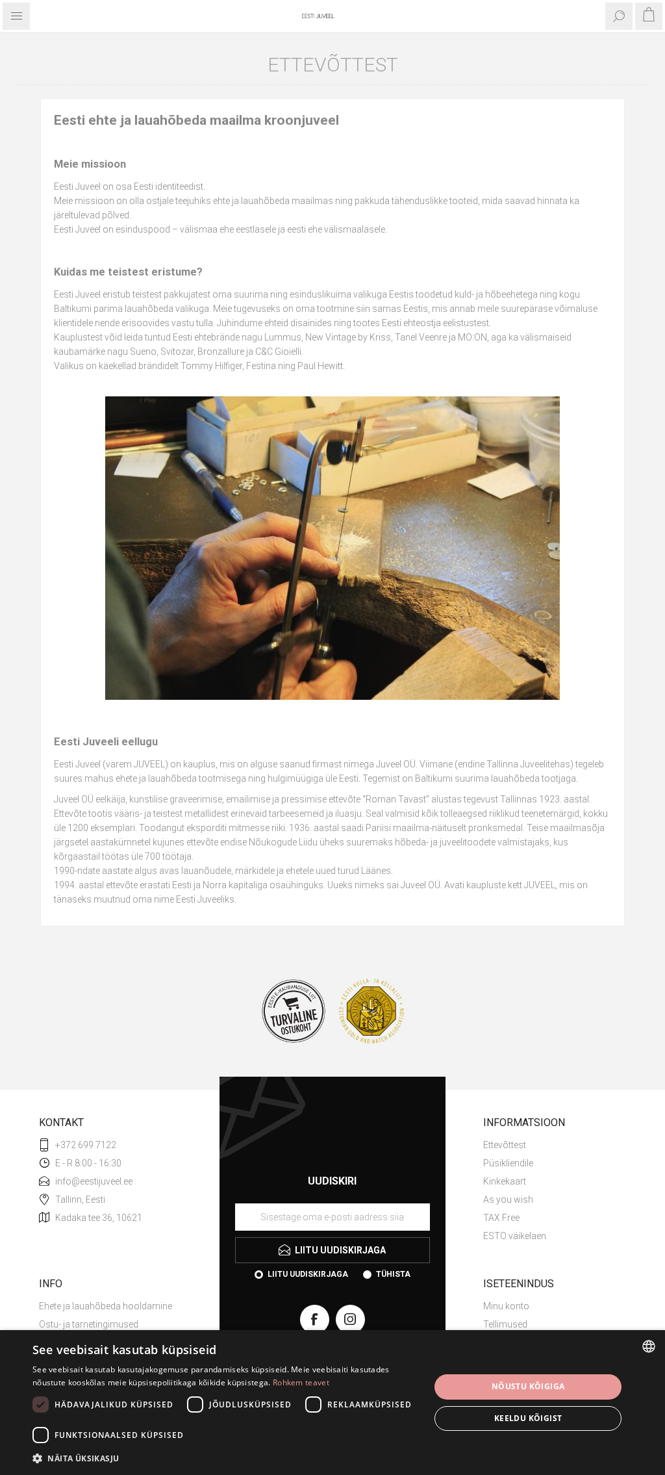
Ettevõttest (504, 1145)
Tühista (393, 1274)
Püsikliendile (508, 1163)
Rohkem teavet (301, 1382)
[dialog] (332, 1402)
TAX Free (501, 1217)
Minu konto (506, 1306)
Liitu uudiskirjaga (308, 1274)
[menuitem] (554, 1145)
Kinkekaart (504, 1181)
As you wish (508, 1199)
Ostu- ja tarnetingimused (88, 1324)
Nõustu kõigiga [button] (528, 1386)
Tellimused (505, 1324)
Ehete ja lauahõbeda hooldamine (105, 1306)
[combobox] (648, 1346)
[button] (225, 1457)
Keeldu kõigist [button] (528, 1418)
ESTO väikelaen (514, 1236)
